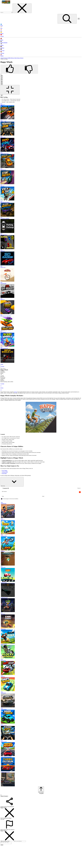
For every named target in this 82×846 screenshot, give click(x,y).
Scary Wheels (4, 470)
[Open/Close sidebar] (1, 2)
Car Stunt (2, 366)
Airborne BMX (5, 471)
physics (15, 391)
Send (2, 844)
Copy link (2, 819)
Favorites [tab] (6, 796)
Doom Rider (4, 473)
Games (1, 364)
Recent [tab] (2, 796)
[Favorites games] (79, 19)
